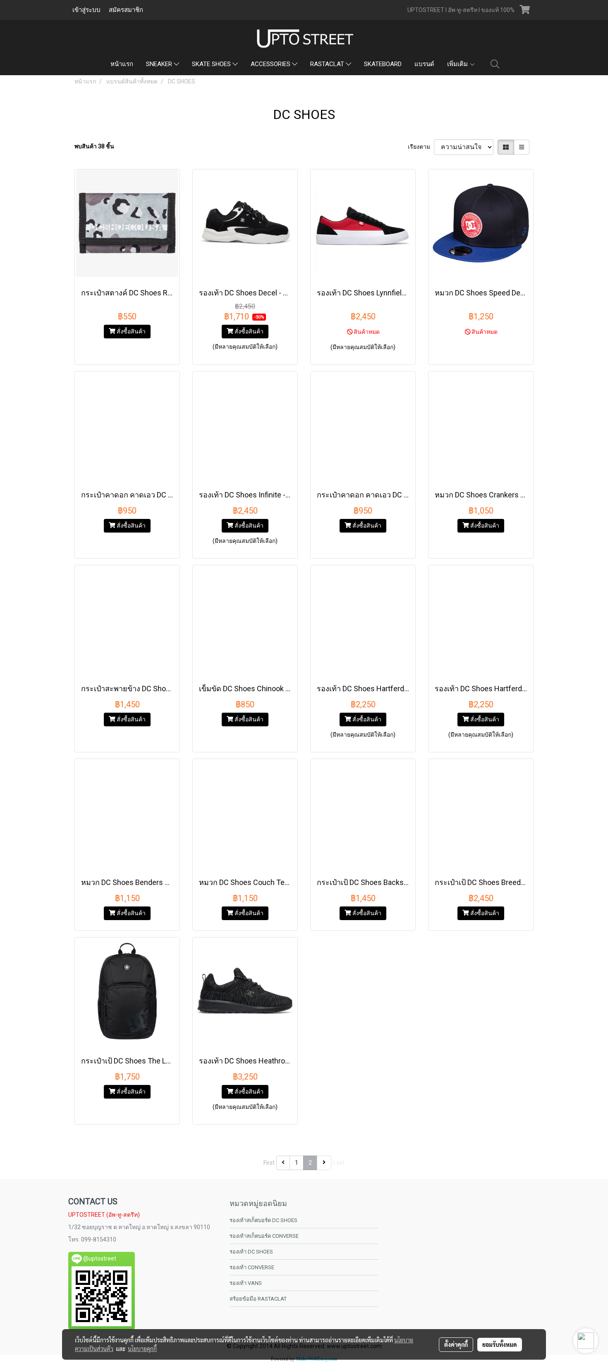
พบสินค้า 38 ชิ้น (94, 146)
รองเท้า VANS (246, 1283)
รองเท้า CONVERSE (252, 1267)
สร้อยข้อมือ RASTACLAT (258, 1299)
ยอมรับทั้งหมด (499, 1344)
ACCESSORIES (271, 64)
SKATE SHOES (212, 64)
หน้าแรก (121, 64)
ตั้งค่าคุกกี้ (456, 1344)
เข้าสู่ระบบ (86, 10)
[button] (495, 64)
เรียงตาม (421, 146)
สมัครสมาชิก (126, 10)
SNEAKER (160, 64)
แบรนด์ (424, 64)
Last (339, 1162)
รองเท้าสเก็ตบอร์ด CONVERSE (264, 1236)
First (269, 1162)
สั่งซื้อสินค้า (130, 331)
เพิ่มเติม (458, 64)
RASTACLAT (328, 64)
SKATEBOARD (383, 64)
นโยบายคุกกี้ (142, 1348)
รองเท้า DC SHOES (251, 1252)
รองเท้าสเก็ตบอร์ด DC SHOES (263, 1220)
